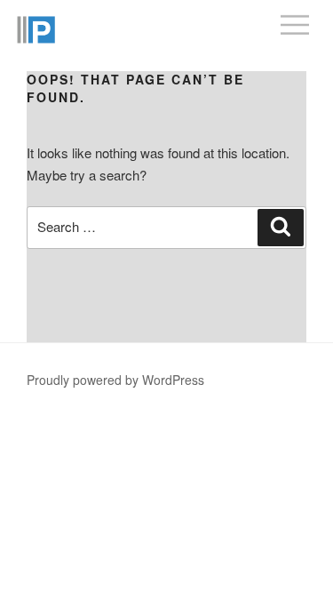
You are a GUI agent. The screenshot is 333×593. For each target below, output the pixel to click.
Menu (307, 18)
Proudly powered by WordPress (115, 380)
